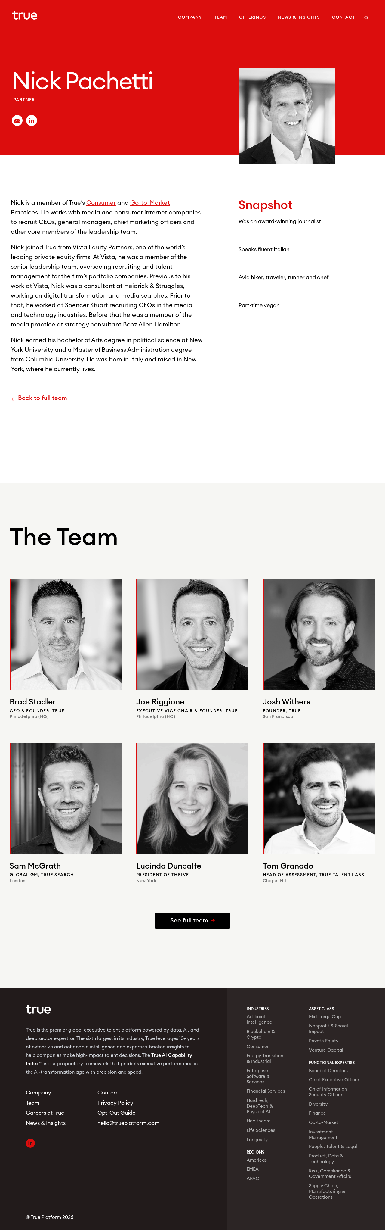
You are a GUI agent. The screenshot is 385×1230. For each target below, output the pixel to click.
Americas (257, 1160)
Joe (160, 702)
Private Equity (323, 1041)
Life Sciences (261, 1130)
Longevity (257, 1140)
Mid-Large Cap (325, 1017)
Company (190, 17)
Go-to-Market (150, 203)
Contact (343, 17)
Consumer (101, 203)
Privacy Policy (115, 1103)
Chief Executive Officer (334, 1080)
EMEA (253, 1169)
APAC (253, 1178)
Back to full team (42, 398)
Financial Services (266, 1091)
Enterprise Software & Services (258, 1077)
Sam (35, 866)
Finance (317, 1113)
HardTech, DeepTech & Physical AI (260, 1106)
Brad (33, 702)
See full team (189, 921)
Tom (288, 866)
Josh (286, 702)
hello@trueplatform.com (126, 1123)
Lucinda (168, 866)
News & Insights (299, 17)
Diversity (318, 1104)
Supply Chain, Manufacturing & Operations (327, 1192)
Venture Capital (326, 1050)
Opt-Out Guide (116, 1113)
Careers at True (45, 1113)
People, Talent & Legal (333, 1146)
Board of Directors (328, 1071)
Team (220, 17)
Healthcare (259, 1121)
